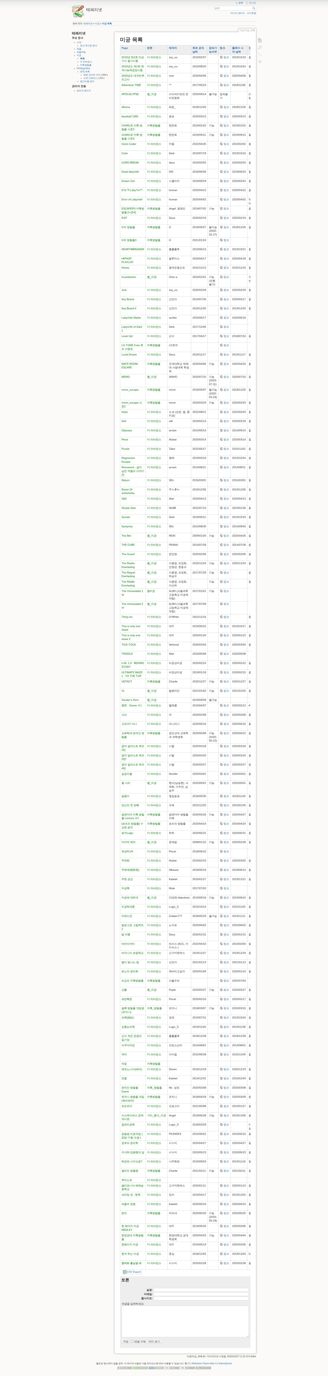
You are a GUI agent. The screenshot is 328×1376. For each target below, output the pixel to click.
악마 (124, 1054)
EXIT (124, 217)
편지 (124, 1213)
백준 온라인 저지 (92, 75)
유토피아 (126, 1106)
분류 (149, 47)
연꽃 (124, 1078)
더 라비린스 (86, 61)
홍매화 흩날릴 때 (131, 1263)
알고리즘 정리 (87, 81)
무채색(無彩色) (130, 869)
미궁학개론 (128, 906)
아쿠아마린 (128, 1045)
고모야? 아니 (129, 723)
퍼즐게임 (81, 52)
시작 (79, 42)
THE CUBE (128, 544)
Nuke (124, 411)
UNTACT (126, 681)
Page (124, 47)
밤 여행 (125, 934)
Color (124, 153)
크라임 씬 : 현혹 (130, 1194)
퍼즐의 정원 (128, 1203)
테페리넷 (88, 23)
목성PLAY (127, 851)
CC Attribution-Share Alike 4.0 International (210, 1363)
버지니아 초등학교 (132, 952)
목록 (82, 58)
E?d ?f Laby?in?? (132, 190)
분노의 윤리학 (129, 971)
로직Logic (127, 832)
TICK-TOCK (128, 644)
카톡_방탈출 (154, 1008)
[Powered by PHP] (156, 1367)
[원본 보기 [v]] (259, 40)
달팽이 (125, 796)
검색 (254, 8)
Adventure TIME (131, 84)
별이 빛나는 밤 (130, 962)
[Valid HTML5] (172, 1367)
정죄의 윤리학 (129, 1142)
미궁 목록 (107, 23)
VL (123, 690)
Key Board (127, 299)
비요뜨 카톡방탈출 (132, 980)
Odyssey (126, 430)
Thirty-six (126, 616)
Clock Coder (128, 143)
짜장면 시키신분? (131, 1161)
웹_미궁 (152, 94)
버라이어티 (128, 943)
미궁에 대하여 (129, 897)
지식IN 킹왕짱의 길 (132, 1152)
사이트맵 (251, 13)
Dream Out (128, 180)
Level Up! (127, 336)
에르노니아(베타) (131, 1069)
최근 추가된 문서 (88, 45)
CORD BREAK (130, 162)
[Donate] (140, 1367)
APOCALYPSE (130, 94)
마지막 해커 (128, 842)
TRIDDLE (127, 653)
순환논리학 (128, 1026)
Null (123, 421)
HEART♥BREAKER (132, 249)
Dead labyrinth (130, 171)
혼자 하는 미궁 (130, 1253)
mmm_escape (130, 389)
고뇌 (124, 714)
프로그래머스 (90, 78)
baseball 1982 (129, 116)
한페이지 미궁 (129, 1244)
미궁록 (125, 888)
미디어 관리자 (237, 13)
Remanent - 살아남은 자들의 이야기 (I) (132, 471)
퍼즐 (79, 49)
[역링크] (259, 47)
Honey (125, 267)
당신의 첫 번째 (130, 805)
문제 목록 (85, 71)
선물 (124, 989)
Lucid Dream (129, 354)
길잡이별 (126, 773)
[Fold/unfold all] (259, 54)
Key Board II (128, 308)
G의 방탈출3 (128, 240)
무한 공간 (127, 879)
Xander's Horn (130, 699)
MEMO (125, 376)
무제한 (125, 860)
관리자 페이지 (84, 90)
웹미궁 (151, 590)
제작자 (173, 47)
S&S (124, 498)
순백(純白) (127, 1017)
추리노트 (126, 1180)
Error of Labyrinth (132, 199)
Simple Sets (128, 507)
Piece (124, 439)
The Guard (128, 554)
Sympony (127, 526)
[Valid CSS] (187, 1367)
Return (125, 480)
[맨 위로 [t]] (259, 62)
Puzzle (125, 448)
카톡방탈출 (85, 65)
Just (123, 289)
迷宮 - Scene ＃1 (131, 705)
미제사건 (126, 916)
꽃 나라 (125, 782)
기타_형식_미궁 (156, 1115)
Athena (125, 107)
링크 (222, 47)
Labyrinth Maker (131, 317)
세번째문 (126, 999)
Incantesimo (128, 276)
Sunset (125, 517)
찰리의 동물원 (129, 1170)
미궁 (97, 23)
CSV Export (134, 1271)
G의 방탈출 (128, 227)
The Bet (126, 535)
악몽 (124, 1063)
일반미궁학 (128, 1124)
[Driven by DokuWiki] (203, 1367)
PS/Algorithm (83, 68)
